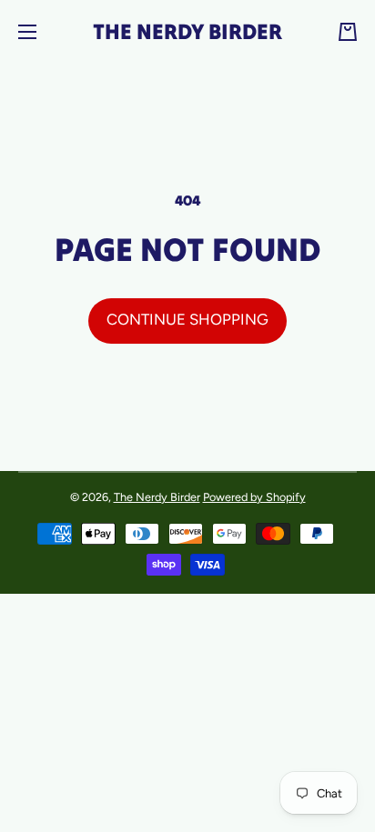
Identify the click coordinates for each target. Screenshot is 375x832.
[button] (348, 32)
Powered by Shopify (254, 497)
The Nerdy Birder (157, 497)
